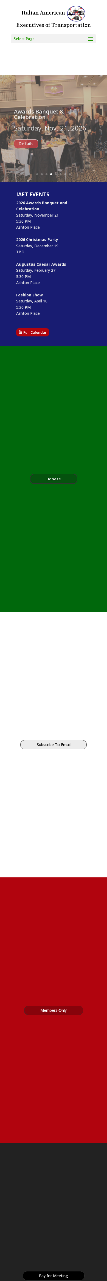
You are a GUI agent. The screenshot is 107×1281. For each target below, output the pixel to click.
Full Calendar (35, 332)
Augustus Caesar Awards (41, 264)
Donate (53, 478)
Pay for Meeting (53, 1275)
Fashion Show (29, 294)
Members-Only (53, 1010)
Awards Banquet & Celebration (39, 119)
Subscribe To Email (54, 744)
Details (26, 160)
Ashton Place (28, 227)
